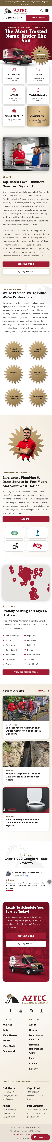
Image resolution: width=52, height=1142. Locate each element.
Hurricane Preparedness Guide (36, 1049)
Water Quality (10, 1046)
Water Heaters (10, 1036)
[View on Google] (8, 873)
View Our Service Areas (26, 672)
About (32, 1025)
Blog (31, 1058)
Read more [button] (10, 890)
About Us (26, 519)
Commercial (9, 1052)
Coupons (34, 1064)
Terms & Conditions (16, 1134)
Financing (34, 1030)
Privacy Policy (29, 1134)
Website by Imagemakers (26, 1138)
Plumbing (7, 1025)
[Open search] (41, 10)
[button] (14, 18)
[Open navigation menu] (46, 11)
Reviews (33, 1069)
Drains (6, 1030)
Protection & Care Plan (36, 1038)
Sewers (6, 1041)
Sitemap (39, 1134)
